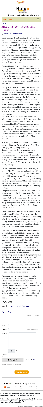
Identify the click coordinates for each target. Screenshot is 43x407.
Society (4, 23)
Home (16, 386)
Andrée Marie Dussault (13, 34)
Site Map (37, 387)
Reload (35, 360)
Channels (9, 20)
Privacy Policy (22, 387)
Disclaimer (32, 386)
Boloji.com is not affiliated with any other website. (23, 15)
